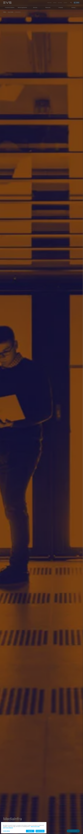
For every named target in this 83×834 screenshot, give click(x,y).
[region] (23, 827)
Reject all (30, 831)
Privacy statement (9, 827)
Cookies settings (6, 830)
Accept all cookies (40, 831)
